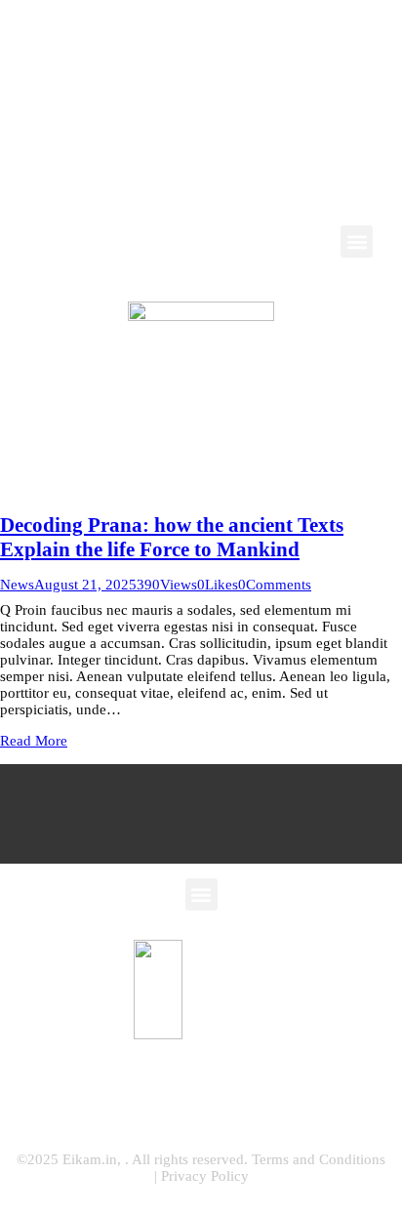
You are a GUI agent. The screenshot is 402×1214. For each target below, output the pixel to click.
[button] (357, 241)
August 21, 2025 (85, 584)
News (17, 584)
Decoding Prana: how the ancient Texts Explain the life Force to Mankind (171, 537)
